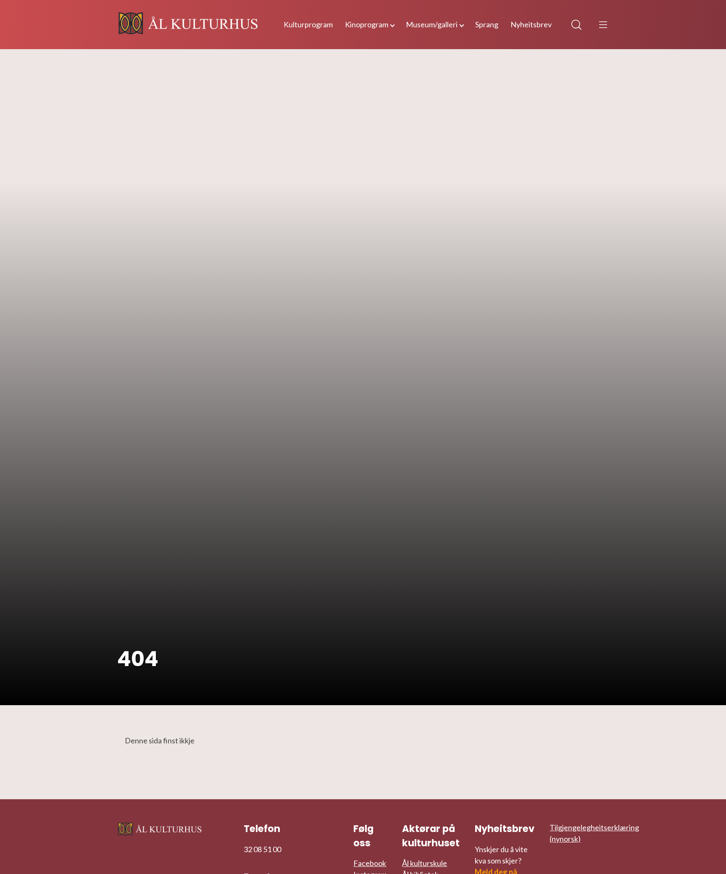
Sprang (486, 24)
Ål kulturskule (424, 863)
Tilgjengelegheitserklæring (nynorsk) (594, 833)
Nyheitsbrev (531, 24)
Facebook (369, 863)
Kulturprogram (308, 24)
